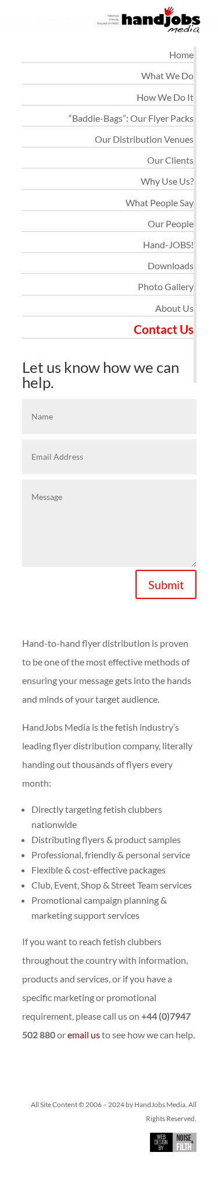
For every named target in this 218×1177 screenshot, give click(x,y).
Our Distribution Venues (144, 139)
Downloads (171, 265)
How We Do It (165, 97)
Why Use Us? (167, 180)
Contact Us (164, 329)
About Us (174, 307)
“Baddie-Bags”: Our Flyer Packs (131, 118)
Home (181, 54)
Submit (166, 584)
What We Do (167, 75)
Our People (171, 223)
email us (83, 1034)
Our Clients (170, 159)
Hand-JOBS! (168, 244)
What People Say (160, 202)
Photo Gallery (166, 286)
